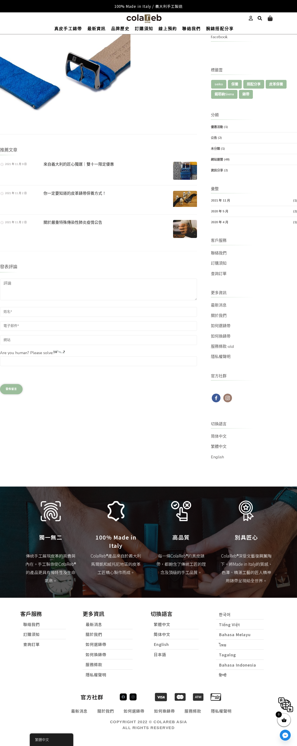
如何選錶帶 (220, 325)
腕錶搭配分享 (220, 28)
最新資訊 (96, 28)
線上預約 (168, 28)
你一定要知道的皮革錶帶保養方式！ (74, 193)
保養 (234, 84)
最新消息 (219, 305)
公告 (214, 138)
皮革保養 (276, 84)
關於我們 (219, 315)
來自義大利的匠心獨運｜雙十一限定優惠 (78, 164)
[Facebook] (123, 696)
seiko (219, 84)
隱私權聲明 (220, 356)
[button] (260, 18)
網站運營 (217, 159)
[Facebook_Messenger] (285, 735)
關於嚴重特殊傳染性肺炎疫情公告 (72, 222)
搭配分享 (254, 84)
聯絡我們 (191, 28)
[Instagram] (133, 696)
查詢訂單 (219, 273)
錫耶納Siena (224, 94)
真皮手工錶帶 (68, 28)
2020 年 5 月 (219, 211)
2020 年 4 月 (219, 222)
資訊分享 (217, 170)
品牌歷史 (120, 28)
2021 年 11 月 (220, 200)
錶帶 (245, 94)
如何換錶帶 (220, 336)
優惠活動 (217, 127)
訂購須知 (144, 28)
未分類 (215, 149)
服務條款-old (222, 346)
